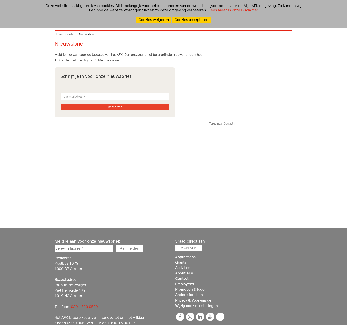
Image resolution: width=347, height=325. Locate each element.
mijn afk (188, 248)
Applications (185, 257)
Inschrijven (114, 107)
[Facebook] (180, 317)
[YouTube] (210, 317)
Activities (182, 268)
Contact (70, 34)
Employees (184, 284)
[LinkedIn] (200, 317)
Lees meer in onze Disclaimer (233, 10)
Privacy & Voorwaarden (194, 300)
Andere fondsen (189, 295)
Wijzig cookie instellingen (196, 306)
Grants (180, 262)
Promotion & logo (190, 289)
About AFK (184, 273)
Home (59, 34)
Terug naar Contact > (222, 123)
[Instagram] (190, 317)
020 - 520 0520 (84, 307)
